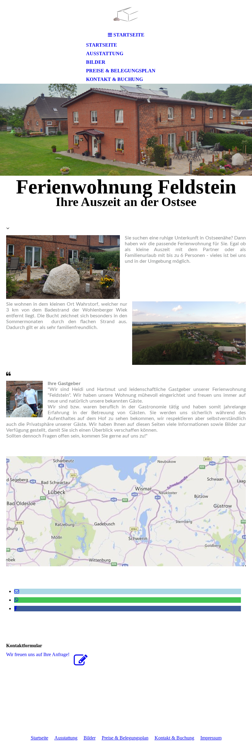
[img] (126, 14)
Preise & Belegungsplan (121, 70)
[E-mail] (16, 591)
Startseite (101, 45)
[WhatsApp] (16, 599)
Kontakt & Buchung (114, 79)
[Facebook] (15, 608)
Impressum (211, 737)
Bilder (95, 62)
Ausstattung (104, 53)
